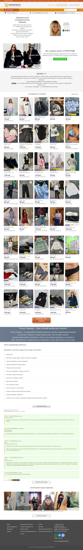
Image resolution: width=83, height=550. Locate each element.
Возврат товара (24, 529)
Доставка (40, 526)
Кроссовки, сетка (22, 282)
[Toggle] (5, 354)
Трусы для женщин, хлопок (70, 282)
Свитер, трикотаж (53, 227)
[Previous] (7, 501)
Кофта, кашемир (7, 117)
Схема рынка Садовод (31, 0)
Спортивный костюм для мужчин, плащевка (26, 145)
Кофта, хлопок (68, 200)
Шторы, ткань (68, 256)
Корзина (9, 531)
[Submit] (78, 10)
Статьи (52, 0)
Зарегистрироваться (12, 526)
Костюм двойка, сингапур (9, 227)
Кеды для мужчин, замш (9, 172)
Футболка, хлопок (22, 117)
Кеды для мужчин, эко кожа (55, 309)
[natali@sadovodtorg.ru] (49, 5)
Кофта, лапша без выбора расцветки (70, 310)
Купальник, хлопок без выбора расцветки (71, 145)
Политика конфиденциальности (28, 531)
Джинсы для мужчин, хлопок (40, 227)
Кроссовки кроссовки (39, 200)
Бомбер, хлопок (7, 200)
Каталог (24, 0)
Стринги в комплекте (23, 227)
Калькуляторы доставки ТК (45, 529)
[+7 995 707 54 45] (55, 5)
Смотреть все (74, 94)
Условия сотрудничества (26, 526)
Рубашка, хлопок (53, 200)
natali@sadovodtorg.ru (44, 511)
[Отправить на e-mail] (63, 30)
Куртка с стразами (53, 282)
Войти (8, 524)
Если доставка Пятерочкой (45, 531)
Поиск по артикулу (74, 0)
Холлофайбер (37, 144)
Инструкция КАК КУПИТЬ (26, 524)
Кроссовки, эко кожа (54, 172)
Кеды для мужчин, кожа (8, 282)
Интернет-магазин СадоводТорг (11, 409)
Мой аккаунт (10, 529)
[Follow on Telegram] (69, 30)
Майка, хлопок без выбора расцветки (70, 173)
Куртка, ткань (37, 256)
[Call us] (65, 30)
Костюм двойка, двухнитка (24, 172)
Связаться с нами (59, 0)
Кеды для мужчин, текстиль (24, 256)
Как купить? (67, 0)
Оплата (40, 524)
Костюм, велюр (38, 282)
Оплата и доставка (41, 0)
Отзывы (48, 0)
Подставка (52, 117)
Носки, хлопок (68, 117)
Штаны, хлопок (22, 200)
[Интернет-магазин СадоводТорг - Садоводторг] (12, 5)
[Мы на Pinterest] (67, 30)
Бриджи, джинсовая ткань (40, 117)
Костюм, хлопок (7, 144)
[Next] (76, 501)
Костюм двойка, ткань (39, 172)
